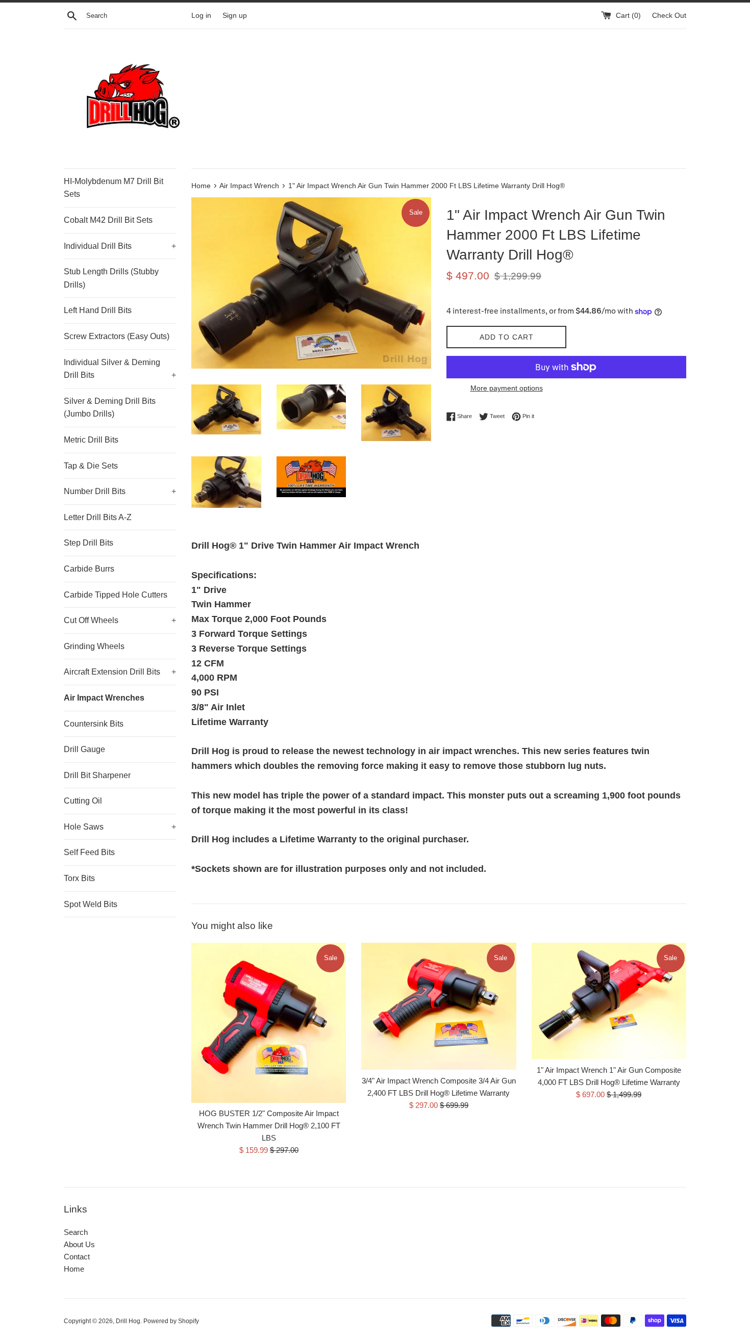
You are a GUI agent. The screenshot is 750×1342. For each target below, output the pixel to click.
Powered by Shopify (171, 1321)
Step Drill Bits (88, 542)
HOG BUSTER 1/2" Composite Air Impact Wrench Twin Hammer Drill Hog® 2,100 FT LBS (268, 1125)
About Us (79, 1244)
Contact (77, 1256)
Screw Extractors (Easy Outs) (116, 336)
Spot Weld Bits (90, 904)
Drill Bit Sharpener (97, 775)
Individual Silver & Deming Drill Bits (120, 369)
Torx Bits (79, 878)
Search (76, 1232)
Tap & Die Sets (91, 465)
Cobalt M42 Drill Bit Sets (108, 220)
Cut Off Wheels (120, 620)
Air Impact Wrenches (104, 697)
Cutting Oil (83, 800)
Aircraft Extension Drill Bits (120, 671)
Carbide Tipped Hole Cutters (115, 594)
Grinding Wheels (94, 646)
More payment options (506, 388)
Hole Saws (120, 826)
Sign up (234, 15)
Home (74, 1268)
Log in (201, 15)
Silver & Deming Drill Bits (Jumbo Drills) (110, 408)
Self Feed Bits (89, 852)
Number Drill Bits (120, 491)
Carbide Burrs (89, 568)
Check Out (669, 15)
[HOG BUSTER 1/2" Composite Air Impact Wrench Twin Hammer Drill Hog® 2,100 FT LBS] (268, 1022)
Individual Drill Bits (120, 246)
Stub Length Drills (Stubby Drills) (111, 278)
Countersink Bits (93, 723)
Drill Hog (128, 1321)
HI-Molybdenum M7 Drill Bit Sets (113, 188)
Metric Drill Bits (91, 439)
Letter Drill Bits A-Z (98, 517)
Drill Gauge (84, 749)
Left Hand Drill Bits (98, 310)
